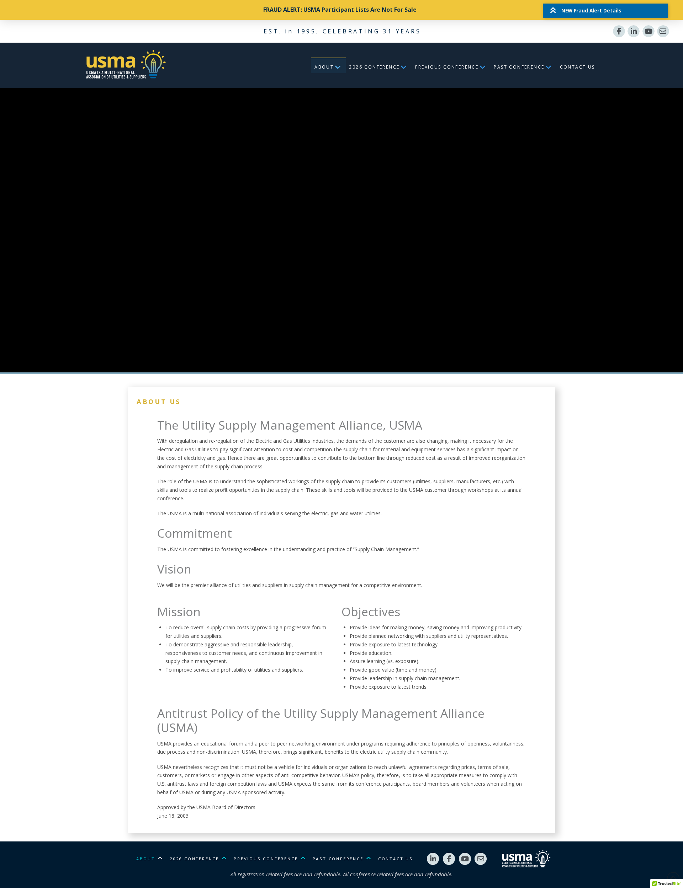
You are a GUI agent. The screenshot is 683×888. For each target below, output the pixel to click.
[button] (605, 11)
